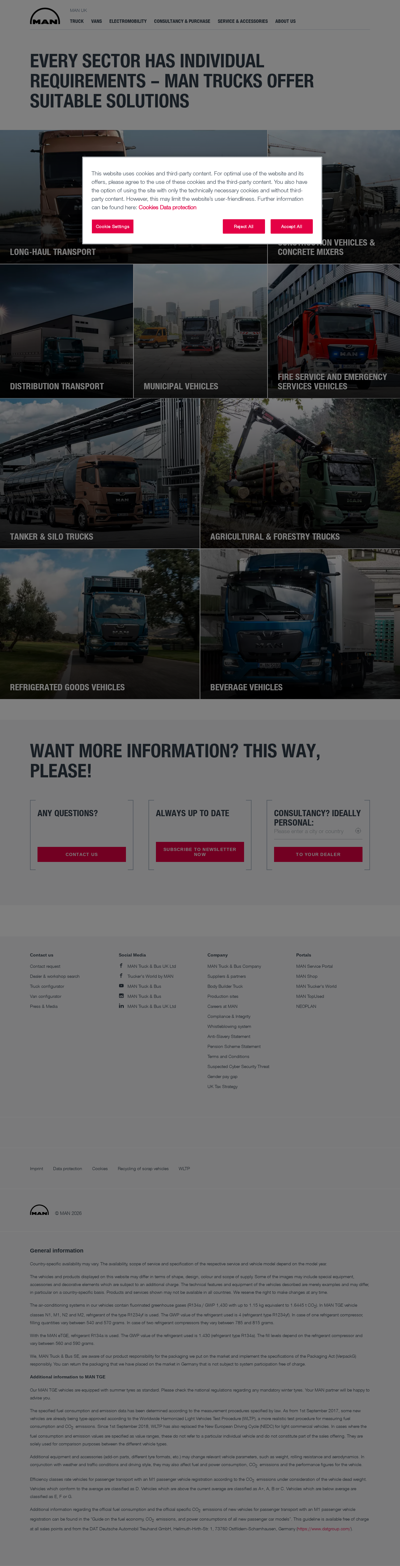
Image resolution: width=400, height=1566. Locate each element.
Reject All (244, 226)
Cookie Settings (113, 226)
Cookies (148, 207)
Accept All (291, 226)
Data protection (178, 207)
